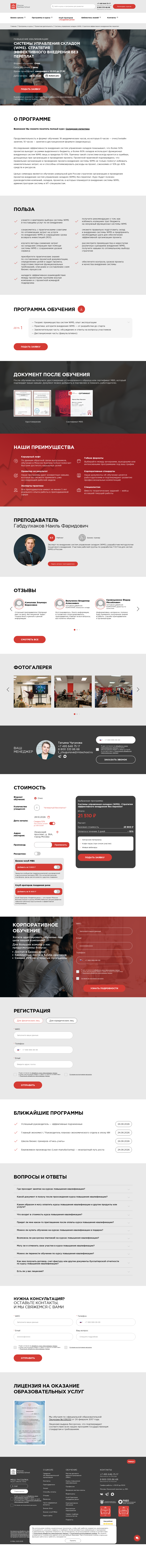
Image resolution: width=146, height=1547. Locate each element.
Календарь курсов (124, 6)
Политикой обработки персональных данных (50, 1533)
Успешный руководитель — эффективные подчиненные (51, 1124)
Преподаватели (49, 1484)
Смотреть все (29, 639)
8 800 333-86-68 (103, 7)
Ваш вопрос (82, 1331)
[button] (74, 630)
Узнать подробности (104, 988)
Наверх (131, 1461)
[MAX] (65, 756)
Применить (61, 845)
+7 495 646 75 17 (69, 746)
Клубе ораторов (55, 954)
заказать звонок (115, 759)
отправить (28, 1085)
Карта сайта (47, 1515)
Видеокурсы (70, 1494)
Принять (73, 1540)
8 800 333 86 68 (69, 749)
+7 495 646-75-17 (104, 3)
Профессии (70, 1486)
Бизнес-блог (48, 1508)
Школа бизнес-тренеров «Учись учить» (43, 1141)
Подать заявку (31, 89)
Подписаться (19, 1491)
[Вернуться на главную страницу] (20, 6)
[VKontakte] (102, 1494)
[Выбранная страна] (101, 740)
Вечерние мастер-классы (75, 1490)
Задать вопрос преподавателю (63, 564)
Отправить (28, 1358)
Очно (40, 798)
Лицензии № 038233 (60, 1419)
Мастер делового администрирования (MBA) (73, 1475)
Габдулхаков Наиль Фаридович (51, 526)
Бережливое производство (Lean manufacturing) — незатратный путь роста (62, 1150)
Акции (45, 1488)
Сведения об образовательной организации (51, 1475)
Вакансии (46, 1499)
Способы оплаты (49, 1492)
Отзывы (46, 1495)
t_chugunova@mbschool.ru (75, 752)
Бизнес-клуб (37, 951)
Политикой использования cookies (83, 1533)
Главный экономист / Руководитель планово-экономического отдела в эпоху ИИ (65, 1132)
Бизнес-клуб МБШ (50, 1512)
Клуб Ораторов (66, 18)
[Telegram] (60, 756)
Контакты (46, 1481)
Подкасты (69, 1519)
